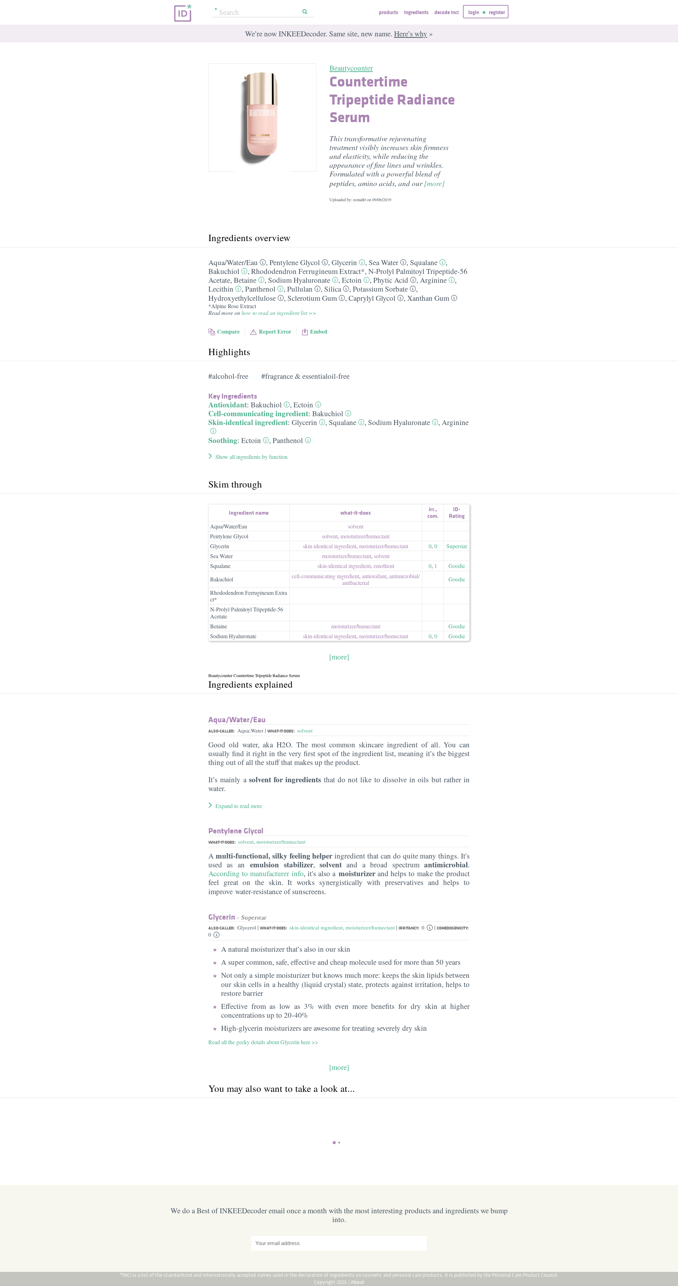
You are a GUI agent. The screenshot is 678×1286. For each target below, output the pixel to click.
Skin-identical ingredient (248, 422)
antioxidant (374, 576)
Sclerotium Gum (312, 298)
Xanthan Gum (428, 298)
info (298, 873)
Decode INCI (446, 12)
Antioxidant (227, 404)
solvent (355, 526)
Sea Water (383, 262)
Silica (332, 289)
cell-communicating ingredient (325, 576)
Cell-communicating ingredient (258, 413)
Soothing (222, 440)
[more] (434, 183)
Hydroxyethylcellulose (242, 298)
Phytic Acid (390, 280)
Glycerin (344, 262)
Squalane (424, 262)
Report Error (275, 331)
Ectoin (352, 280)
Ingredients (416, 12)
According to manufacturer (250, 873)
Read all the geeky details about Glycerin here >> (263, 1042)
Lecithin (220, 289)
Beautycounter (351, 68)
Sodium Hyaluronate (299, 280)
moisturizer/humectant (280, 841)
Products (388, 12)
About (357, 1282)
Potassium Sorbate (380, 289)
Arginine (433, 280)
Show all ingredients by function (251, 456)
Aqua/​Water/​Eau (233, 262)
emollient (384, 565)
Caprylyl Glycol (372, 298)
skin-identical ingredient (329, 546)
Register (497, 12)
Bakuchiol (223, 271)
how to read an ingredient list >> (279, 312)
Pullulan (300, 289)
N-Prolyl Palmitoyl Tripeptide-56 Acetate (246, 612)
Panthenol (260, 289)
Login (473, 12)
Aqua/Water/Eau (228, 526)
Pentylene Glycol (294, 262)
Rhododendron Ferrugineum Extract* (308, 271)
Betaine (245, 280)
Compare (228, 331)
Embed (318, 331)
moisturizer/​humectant (364, 536)
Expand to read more (238, 805)
